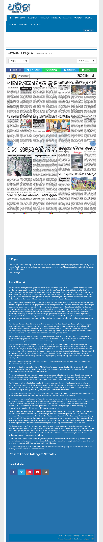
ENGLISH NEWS (35, 24)
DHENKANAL (56, 18)
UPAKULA (88, 18)
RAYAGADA (78, 18)
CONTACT (13, 24)
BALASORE (67, 18)
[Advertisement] (52, 39)
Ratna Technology (78, 539)
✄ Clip (25, 61)
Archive (89, 30)
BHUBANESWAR (19, 18)
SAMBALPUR (32, 18)
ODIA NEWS (23, 24)
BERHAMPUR (44, 18)
